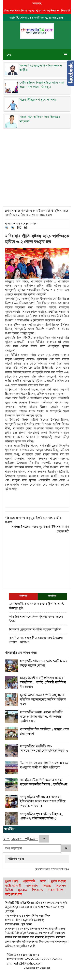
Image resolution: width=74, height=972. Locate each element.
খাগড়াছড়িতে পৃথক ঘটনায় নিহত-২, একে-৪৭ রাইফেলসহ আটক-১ (41, 816)
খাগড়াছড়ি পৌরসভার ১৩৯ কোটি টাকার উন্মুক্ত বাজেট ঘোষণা (43, 663)
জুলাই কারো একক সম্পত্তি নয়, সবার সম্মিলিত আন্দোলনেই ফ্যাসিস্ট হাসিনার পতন (43, 699)
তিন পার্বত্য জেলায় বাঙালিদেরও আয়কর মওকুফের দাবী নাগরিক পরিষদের (44, 765)
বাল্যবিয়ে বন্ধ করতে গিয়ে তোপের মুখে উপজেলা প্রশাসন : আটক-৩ (36, 640)
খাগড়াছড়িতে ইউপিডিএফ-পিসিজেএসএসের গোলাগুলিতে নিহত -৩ (44, 748)
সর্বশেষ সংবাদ (13, 894)
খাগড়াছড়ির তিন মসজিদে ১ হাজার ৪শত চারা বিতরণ (44, 731)
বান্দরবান (32, 886)
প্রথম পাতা (11, 211)
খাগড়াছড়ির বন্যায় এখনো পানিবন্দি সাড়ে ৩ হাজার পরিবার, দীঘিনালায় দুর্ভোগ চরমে (41, 716)
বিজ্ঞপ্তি (47, 886)
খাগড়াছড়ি (29, 881)
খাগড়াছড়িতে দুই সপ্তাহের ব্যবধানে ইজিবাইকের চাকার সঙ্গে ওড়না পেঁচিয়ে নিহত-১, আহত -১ (43, 801)
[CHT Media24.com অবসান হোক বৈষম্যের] (37, 30)
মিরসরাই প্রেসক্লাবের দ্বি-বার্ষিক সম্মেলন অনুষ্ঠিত (35, 629)
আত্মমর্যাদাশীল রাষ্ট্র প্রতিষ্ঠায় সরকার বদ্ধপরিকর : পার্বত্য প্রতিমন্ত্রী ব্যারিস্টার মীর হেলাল (43, 682)
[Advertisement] (37, 166)
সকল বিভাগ (55, 890)
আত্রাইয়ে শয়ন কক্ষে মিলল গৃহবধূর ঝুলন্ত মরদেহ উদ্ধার (36, 619)
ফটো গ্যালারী (13, 886)
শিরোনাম (37, 890)
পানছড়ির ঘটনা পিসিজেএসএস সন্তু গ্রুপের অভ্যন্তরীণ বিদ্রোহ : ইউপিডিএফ (43, 782)
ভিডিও (9, 890)
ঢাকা (43, 881)
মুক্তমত (22, 890)
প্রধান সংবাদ (58, 881)
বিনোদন (61, 886)
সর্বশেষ (23, 596)
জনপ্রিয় (52, 596)
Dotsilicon (45, 967)
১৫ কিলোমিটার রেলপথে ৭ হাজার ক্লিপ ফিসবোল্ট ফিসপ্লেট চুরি (36, 606)
